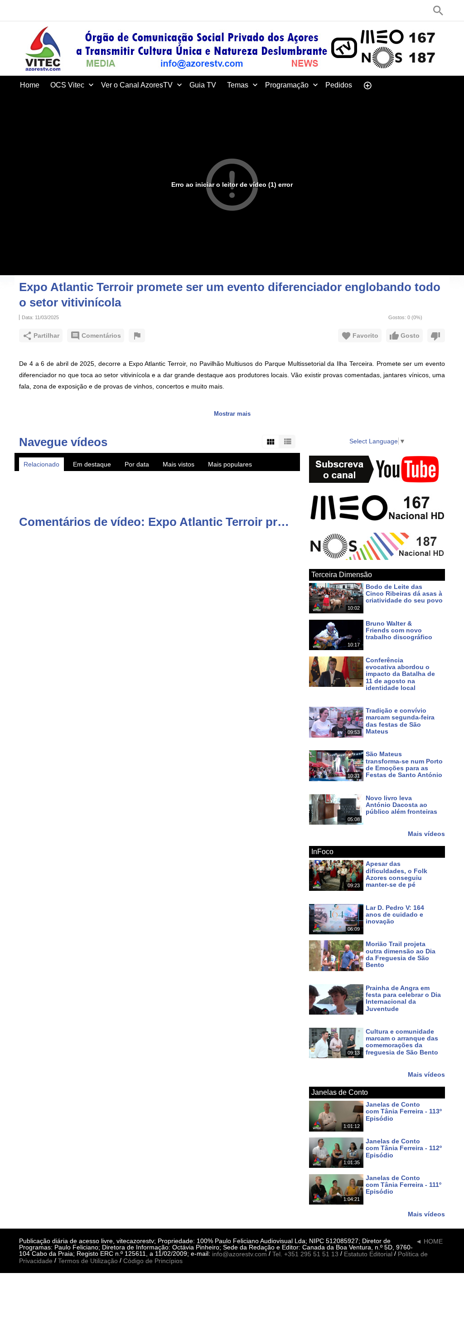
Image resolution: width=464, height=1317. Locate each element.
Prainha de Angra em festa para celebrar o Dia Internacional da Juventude (403, 998)
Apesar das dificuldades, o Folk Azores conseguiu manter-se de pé (396, 874)
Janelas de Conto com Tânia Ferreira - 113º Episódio (404, 1111)
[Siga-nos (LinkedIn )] (50, 10)
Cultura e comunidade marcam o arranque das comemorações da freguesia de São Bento (402, 1042)
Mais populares (230, 464)
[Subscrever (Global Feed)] (77, 10)
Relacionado (41, 464)
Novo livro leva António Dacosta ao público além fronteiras (401, 805)
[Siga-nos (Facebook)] (23, 10)
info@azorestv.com (239, 1254)
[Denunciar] (137, 335)
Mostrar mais (232, 413)
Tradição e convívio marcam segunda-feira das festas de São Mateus (400, 721)
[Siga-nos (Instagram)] (64, 10)
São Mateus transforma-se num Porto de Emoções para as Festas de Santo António (404, 765)
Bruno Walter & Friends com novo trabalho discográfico (399, 630)
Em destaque (92, 464)
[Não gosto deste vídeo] (436, 335)
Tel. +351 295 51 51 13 (305, 1254)
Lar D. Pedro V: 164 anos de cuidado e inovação (395, 914)
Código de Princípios (153, 1260)
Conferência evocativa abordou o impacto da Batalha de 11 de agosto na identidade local (400, 673)
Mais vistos (178, 464)
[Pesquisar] (438, 10)
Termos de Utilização (88, 1260)
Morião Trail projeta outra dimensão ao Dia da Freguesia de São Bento (400, 955)
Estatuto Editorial (368, 1254)
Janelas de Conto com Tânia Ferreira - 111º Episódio (403, 1185)
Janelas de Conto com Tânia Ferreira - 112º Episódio (404, 1148)
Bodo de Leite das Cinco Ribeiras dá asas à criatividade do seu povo (404, 593)
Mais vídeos (426, 833)
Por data (137, 464)
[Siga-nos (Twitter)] (37, 10)
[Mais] (367, 85)
